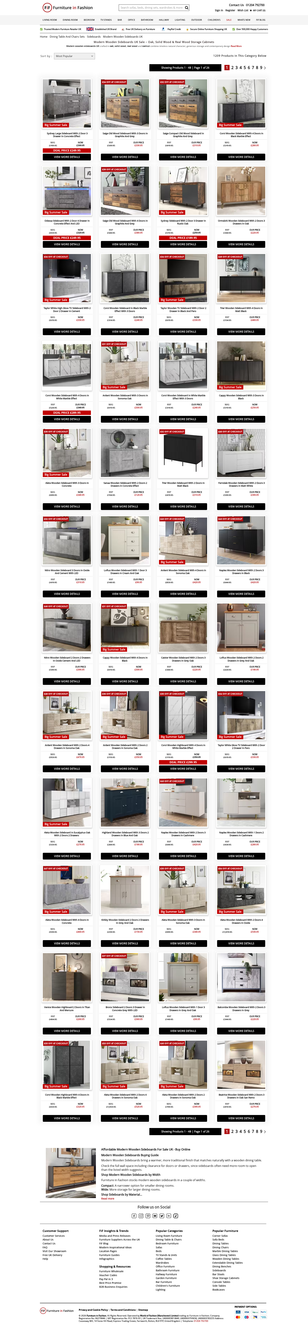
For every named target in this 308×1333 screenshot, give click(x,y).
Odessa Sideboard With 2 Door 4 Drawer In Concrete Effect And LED (67, 222)
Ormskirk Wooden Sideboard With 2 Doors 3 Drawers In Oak (241, 222)
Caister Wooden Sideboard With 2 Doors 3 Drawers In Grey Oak (183, 659)
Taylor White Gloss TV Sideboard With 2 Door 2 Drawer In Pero (241, 747)
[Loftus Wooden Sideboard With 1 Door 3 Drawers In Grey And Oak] (183, 978)
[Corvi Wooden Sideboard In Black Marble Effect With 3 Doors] (125, 279)
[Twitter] (162, 1216)
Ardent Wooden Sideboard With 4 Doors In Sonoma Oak (183, 572)
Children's (214, 19)
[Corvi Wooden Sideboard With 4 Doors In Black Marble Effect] (241, 104)
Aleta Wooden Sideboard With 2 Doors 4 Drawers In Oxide (241, 921)
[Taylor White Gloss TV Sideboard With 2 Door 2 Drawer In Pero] (241, 716)
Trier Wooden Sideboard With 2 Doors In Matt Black (183, 484)
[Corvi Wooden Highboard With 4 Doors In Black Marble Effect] (67, 1065)
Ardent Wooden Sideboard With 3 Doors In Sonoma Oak (125, 397)
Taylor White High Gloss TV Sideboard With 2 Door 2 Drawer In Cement (67, 309)
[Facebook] (134, 1216)
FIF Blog (260, 19)
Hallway (164, 19)
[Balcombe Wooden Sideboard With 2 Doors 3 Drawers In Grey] (241, 978)
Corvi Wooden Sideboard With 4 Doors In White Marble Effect (67, 397)
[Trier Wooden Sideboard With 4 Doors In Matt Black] (241, 279)
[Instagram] (141, 1216)
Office (131, 19)
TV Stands (106, 19)
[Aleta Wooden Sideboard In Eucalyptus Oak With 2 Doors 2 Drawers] (67, 803)
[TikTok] (175, 1216)
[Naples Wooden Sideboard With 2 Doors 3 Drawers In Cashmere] (183, 803)
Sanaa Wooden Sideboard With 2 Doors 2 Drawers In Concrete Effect (125, 484)
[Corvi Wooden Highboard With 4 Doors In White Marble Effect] (183, 716)
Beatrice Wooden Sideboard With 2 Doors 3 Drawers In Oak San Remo (241, 1096)
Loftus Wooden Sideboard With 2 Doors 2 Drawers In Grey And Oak (241, 659)
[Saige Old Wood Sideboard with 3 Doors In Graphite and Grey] (125, 104)
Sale (229, 19)
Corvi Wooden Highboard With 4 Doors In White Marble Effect (183, 747)
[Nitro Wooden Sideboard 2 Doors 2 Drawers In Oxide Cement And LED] (67, 628)
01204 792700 (201, 1321)
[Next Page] (266, 67)
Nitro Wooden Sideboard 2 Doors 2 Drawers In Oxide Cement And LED (67, 659)
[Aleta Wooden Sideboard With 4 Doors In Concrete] (67, 890)
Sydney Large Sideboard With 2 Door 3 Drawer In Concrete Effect (67, 135)
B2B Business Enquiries (113, 1286)
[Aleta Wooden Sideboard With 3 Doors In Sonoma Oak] (183, 890)
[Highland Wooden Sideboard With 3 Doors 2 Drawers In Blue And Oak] (125, 803)
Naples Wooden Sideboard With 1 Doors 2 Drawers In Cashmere (241, 834)
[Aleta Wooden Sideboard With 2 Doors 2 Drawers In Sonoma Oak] (183, 1065)
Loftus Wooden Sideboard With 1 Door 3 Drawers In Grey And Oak (183, 1009)
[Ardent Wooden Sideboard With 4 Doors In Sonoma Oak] (183, 541)
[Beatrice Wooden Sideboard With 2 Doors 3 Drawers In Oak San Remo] (241, 1065)
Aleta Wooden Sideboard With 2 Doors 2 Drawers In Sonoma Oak (183, 1096)
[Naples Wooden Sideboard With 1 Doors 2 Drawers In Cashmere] (241, 803)
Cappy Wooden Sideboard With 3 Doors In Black (241, 397)
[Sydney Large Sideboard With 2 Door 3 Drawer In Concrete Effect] (67, 104)
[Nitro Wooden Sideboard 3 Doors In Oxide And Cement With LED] (67, 541)
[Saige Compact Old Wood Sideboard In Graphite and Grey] (183, 104)
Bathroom (147, 19)
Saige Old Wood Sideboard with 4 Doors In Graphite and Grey (125, 222)
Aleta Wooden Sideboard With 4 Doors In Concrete (67, 921)
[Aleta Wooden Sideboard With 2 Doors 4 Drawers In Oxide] (241, 890)
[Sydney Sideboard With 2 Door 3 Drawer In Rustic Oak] (183, 191)
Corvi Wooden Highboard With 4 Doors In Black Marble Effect (67, 1096)
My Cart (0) (259, 10)
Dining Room (70, 19)
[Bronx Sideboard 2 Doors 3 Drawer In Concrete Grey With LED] (125, 978)
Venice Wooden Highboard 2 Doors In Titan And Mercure (67, 1009)
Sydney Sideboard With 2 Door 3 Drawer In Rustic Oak (183, 222)
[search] (186, 7)
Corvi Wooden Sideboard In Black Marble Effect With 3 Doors (125, 309)
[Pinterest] (148, 1216)
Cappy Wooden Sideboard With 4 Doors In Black (125, 659)
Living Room (50, 19)
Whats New (244, 19)
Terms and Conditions (123, 1309)
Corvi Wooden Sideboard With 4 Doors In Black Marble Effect (241, 135)
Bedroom (89, 19)
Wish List (243, 10)
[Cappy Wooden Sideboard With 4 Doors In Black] (125, 628)
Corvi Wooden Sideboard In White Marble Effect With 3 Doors (183, 397)
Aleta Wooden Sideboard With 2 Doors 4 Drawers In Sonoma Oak (125, 1096)
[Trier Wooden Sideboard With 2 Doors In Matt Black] (183, 454)
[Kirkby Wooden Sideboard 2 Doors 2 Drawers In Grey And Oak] (125, 890)
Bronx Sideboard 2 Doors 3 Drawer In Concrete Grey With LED (125, 1009)
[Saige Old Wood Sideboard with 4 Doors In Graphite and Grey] (125, 191)
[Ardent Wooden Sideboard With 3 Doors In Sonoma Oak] (125, 366)
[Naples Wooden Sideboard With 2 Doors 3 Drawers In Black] (241, 541)
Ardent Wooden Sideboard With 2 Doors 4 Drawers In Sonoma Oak (67, 747)
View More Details (67, 157)
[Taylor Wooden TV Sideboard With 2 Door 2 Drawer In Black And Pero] (183, 279)
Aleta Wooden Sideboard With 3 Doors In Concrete (67, 484)
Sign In (219, 10)
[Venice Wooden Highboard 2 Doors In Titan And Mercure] (67, 978)
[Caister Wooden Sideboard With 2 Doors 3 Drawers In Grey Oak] (183, 628)
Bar (120, 19)
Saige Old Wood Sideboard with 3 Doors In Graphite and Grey (125, 135)
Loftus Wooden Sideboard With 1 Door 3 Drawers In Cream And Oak (125, 572)
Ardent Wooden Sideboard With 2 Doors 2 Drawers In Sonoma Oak (125, 747)
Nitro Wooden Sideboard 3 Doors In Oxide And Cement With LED (67, 572)
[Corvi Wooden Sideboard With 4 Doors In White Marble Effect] (67, 366)
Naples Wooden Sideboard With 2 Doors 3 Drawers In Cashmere (183, 834)
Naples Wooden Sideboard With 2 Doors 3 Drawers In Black (241, 572)
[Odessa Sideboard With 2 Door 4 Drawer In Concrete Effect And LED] (67, 191)
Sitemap (143, 1309)
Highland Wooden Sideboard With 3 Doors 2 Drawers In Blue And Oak (125, 834)
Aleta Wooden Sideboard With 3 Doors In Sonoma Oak (183, 921)
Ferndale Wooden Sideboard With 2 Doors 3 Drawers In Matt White (241, 484)
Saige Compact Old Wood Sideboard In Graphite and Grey (183, 135)
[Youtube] (155, 1216)
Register (230, 10)
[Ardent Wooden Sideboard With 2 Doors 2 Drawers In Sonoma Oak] (125, 716)
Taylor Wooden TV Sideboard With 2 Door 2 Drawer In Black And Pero (183, 309)
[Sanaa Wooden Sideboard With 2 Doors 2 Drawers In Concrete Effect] (125, 454)
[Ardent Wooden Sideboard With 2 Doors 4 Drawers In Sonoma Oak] (67, 716)
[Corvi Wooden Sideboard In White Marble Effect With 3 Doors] (183, 366)
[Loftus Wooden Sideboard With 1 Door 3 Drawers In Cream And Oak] (125, 541)
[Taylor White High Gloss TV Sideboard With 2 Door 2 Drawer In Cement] (67, 279)
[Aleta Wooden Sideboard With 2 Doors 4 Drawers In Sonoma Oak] (125, 1065)
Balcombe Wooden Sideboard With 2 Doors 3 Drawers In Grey (241, 1009)
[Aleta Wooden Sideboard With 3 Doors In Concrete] (67, 454)
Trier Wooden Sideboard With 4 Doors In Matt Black (241, 309)
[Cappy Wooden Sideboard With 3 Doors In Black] (241, 366)
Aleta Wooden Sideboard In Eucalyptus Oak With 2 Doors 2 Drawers (67, 834)
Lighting (180, 19)
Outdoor (196, 19)
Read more (107, 1198)
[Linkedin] (168, 1216)
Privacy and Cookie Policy (93, 1309)
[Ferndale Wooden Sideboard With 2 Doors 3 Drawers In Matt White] (241, 454)
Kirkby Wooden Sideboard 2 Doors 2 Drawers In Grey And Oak (125, 921)
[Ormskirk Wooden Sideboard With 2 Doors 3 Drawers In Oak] (241, 191)
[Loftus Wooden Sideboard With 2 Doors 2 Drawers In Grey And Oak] (241, 628)
